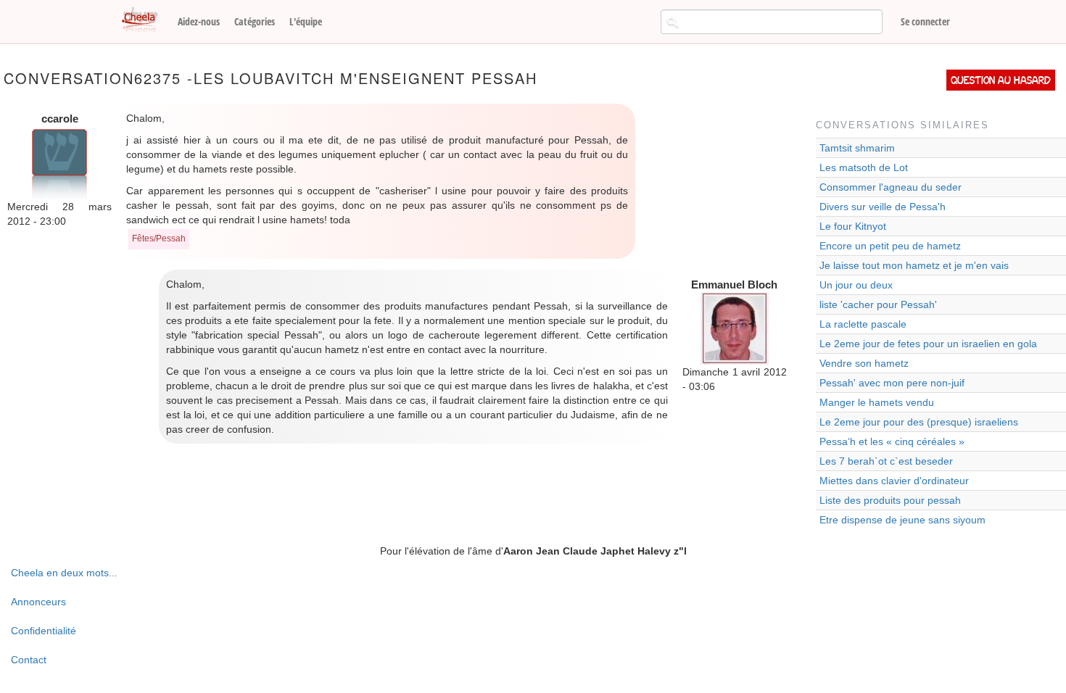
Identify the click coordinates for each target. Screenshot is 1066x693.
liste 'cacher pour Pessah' (878, 304)
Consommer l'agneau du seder (890, 187)
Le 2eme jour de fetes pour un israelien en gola (928, 343)
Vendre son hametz (864, 363)
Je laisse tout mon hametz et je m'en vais (914, 265)
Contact (28, 659)
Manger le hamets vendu (876, 402)
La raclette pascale (862, 324)
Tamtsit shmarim (857, 148)
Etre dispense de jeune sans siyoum (902, 520)
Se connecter (925, 21)
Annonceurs (38, 601)
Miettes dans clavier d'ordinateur (894, 480)
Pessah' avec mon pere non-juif (891, 383)
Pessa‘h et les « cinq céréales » (891, 441)
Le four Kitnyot (852, 226)
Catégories (254, 21)
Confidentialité (43, 630)
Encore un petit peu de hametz (890, 246)
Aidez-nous (199, 21)
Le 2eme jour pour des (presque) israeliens (918, 422)
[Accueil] (145, 20)
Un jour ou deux (856, 285)
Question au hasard (1001, 80)
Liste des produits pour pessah (890, 500)
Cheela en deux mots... (64, 572)
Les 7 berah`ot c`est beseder (886, 461)
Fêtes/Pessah (159, 238)
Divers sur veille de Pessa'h (882, 206)
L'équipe (305, 21)
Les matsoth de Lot (863, 167)
